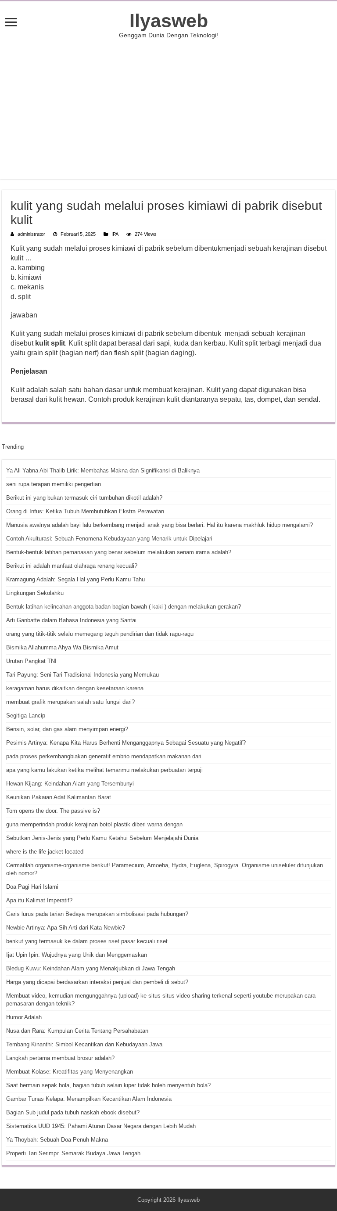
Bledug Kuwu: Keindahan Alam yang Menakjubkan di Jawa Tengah (90, 968)
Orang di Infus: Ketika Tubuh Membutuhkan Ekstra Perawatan (85, 511)
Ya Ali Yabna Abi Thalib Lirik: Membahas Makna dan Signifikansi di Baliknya (103, 470)
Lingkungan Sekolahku (35, 593)
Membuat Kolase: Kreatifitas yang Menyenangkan (69, 1071)
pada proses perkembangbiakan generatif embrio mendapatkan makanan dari (103, 756)
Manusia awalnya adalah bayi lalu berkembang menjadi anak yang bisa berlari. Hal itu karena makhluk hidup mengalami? (159, 525)
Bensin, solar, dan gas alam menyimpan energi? (67, 729)
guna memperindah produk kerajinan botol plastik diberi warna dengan (94, 824)
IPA (114, 234)
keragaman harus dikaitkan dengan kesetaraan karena (74, 688)
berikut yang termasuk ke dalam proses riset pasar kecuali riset (87, 941)
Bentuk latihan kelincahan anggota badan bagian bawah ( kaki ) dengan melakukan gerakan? (123, 606)
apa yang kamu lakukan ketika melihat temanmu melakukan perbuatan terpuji (104, 770)
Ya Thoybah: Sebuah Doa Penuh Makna (57, 1139)
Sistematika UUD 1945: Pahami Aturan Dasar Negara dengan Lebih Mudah (101, 1126)
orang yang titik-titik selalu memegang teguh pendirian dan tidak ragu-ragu (100, 634)
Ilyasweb (168, 20)
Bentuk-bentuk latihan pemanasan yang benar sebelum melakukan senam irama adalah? (118, 552)
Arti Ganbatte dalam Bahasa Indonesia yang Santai (71, 620)
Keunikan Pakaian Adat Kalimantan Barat (58, 797)
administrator (31, 234)
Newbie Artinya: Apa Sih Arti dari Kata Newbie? (65, 927)
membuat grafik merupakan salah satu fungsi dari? (70, 702)
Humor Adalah (24, 1017)
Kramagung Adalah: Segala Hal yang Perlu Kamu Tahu (75, 579)
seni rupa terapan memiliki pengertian (53, 484)
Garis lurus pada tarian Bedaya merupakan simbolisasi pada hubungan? (97, 914)
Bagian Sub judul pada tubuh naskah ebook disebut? (73, 1112)
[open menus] (11, 23)
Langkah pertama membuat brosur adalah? (60, 1058)
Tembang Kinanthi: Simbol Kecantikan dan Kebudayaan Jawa (84, 1044)
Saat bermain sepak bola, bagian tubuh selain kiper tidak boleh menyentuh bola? (108, 1085)
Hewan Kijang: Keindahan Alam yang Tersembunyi (70, 783)
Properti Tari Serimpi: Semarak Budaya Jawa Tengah (73, 1153)
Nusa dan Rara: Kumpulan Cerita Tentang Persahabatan (77, 1030)
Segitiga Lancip (25, 715)
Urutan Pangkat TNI (31, 661)
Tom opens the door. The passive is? (53, 810)
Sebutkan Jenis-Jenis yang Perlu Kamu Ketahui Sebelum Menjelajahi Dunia (102, 838)
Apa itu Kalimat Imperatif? (39, 900)
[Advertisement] (168, 108)
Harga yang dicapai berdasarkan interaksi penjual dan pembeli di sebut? (97, 982)
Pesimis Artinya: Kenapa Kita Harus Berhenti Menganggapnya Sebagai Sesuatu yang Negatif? (126, 742)
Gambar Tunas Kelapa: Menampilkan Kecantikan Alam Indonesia (89, 1099)
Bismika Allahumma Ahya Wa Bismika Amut (62, 647)
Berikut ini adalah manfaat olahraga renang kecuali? (71, 565)
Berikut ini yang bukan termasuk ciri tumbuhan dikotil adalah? (84, 497)
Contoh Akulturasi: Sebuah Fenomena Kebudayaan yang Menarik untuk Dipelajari (109, 538)
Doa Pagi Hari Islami (32, 886)
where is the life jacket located (44, 851)
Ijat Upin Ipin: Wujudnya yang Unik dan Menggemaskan (76, 955)
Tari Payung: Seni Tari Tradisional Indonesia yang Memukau (82, 674)
